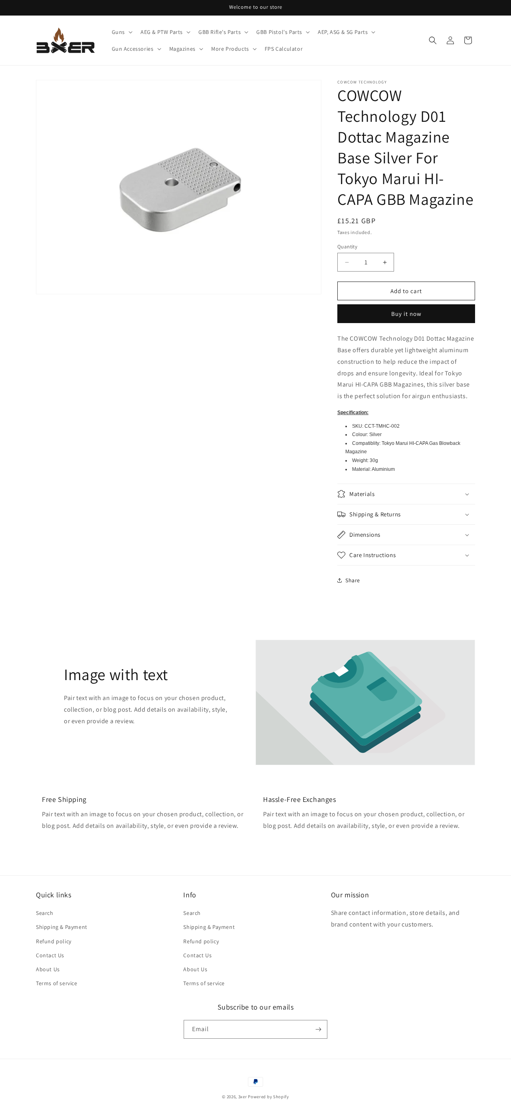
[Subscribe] (318, 1029)
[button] (121, 32)
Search (44, 913)
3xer (242, 1096)
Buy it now (406, 313)
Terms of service (56, 983)
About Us (48, 969)
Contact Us (50, 955)
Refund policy (53, 941)
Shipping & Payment (61, 926)
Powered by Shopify (268, 1096)
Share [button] (352, 580)
